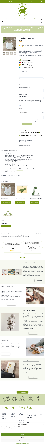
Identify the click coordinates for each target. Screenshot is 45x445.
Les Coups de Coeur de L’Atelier (21, 419)
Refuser (22, 437)
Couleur (20, 76)
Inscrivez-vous (30, 412)
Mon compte (13, 420)
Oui (22, 83)
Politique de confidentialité (25, 443)
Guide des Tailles (13, 417)
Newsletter (31, 407)
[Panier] (42, 19)
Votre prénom (29, 417)
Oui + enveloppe (24, 108)
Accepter (22, 434)
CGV (3, 416)
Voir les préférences (22, 440)
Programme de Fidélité (21, 414)
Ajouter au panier (27, 123)
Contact (4, 422)
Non (21, 105)
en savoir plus (20, 170)
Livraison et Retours (13, 414)
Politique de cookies (18, 443)
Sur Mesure (21, 416)
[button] (43, 424)
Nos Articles (21, 422)
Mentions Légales (4, 414)
